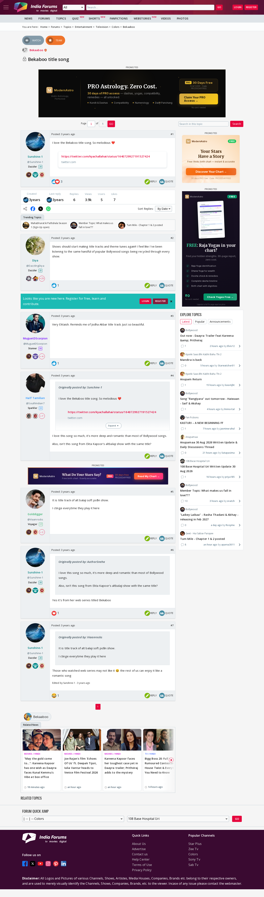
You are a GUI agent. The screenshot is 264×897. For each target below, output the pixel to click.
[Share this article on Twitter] (40, 208)
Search (236, 124)
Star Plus (195, 844)
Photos (182, 18)
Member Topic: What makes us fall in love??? (206, 493)
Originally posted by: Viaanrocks (80, 637)
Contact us (140, 854)
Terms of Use (142, 865)
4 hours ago (213, 409)
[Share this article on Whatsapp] (48, 208)
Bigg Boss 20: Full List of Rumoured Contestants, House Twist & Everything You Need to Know (162, 765)
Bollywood (192, 330)
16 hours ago (213, 477)
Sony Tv (194, 859)
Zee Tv (193, 849)
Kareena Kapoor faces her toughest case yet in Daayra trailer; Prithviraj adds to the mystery (121, 765)
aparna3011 (228, 544)
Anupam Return (191, 379)
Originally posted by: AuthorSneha (82, 562)
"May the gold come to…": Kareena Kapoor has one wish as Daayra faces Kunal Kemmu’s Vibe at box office (40, 768)
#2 (172, 238)
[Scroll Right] (171, 225)
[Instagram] (48, 864)
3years (34, 199)
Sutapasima (228, 452)
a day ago (216, 525)
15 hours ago (213, 385)
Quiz (75, 18)
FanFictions (119, 18)
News (28, 18)
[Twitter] (32, 864)
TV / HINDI (150, 753)
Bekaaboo (37, 50)
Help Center (141, 859)
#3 (172, 316)
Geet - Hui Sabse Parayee (199, 533)
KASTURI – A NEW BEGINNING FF (201, 423)
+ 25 (42, 278)
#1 (172, 134)
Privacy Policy (142, 870)
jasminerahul (227, 428)
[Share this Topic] (25, 208)
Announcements (220, 321)
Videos (166, 18)
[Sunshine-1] (26, 200)
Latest (186, 321)
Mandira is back (191, 360)
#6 (172, 550)
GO (219, 7)
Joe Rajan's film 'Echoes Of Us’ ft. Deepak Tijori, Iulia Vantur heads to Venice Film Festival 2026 (81, 765)
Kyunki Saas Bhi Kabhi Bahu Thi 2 (203, 354)
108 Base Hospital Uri (198, 461)
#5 (172, 491)
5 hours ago (207, 365)
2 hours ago (216, 345)
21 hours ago (210, 452)
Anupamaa (192, 437)
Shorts (94, 18)
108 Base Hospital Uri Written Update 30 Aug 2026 (207, 469)
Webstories (142, 18)
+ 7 (41, 416)
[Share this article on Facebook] (33, 208)
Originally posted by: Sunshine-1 (80, 387)
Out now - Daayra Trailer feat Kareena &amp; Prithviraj (207, 338)
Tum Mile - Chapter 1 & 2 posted (202, 539)
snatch (231, 501)
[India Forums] (35, 7)
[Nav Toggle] (6, 7)
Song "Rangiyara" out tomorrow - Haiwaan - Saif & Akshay (209, 401)
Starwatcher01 (226, 365)
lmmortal (229, 409)
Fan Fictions (192, 417)
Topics (61, 18)
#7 (172, 625)
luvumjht (230, 385)
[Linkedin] (63, 864)
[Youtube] (40, 864)
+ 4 (41, 356)
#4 (172, 375)
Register (251, 7)
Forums (44, 18)
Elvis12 (231, 345)
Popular (200, 321)
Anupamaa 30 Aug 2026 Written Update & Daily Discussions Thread (208, 444)
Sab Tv (193, 865)
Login (237, 7)
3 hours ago (216, 501)
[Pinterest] (56, 864)
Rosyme (230, 525)
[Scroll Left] (24, 225)
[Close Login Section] (171, 301)
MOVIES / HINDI (32, 753)
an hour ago (210, 544)
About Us (139, 844)
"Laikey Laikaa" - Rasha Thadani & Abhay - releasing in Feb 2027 (209, 517)
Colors (193, 854)
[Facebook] (25, 864)
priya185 (230, 477)
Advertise (139, 849)
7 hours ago (209, 428)
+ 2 (41, 532)
